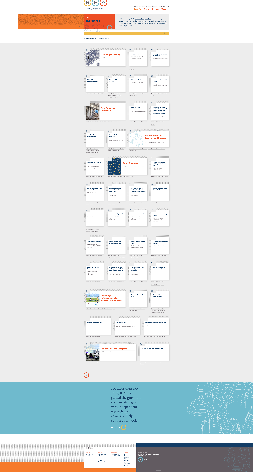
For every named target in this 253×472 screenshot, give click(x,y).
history (147, 6)
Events (155, 9)
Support (165, 9)
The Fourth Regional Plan (143, 19)
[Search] (85, 33)
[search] (158, 6)
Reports (137, 9)
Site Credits (158, 470)
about (134, 6)
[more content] (109, 27)
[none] (105, 57)
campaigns (141, 6)
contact (153, 6)
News (146, 9)
